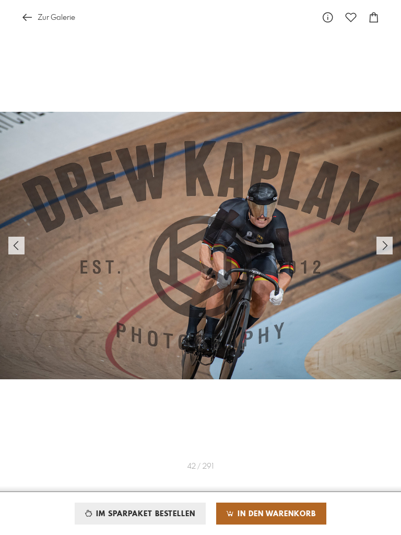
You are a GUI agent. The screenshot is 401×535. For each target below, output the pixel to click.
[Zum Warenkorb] (374, 17)
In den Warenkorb (275, 514)
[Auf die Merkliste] (351, 17)
